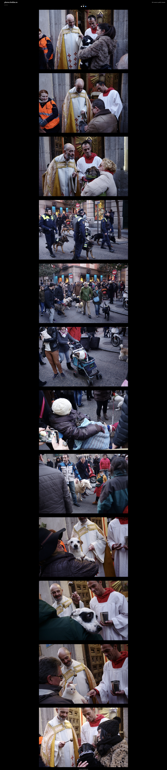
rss (5, 5)
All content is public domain (158, 2)
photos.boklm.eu (10, 2)
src (7, 5)
